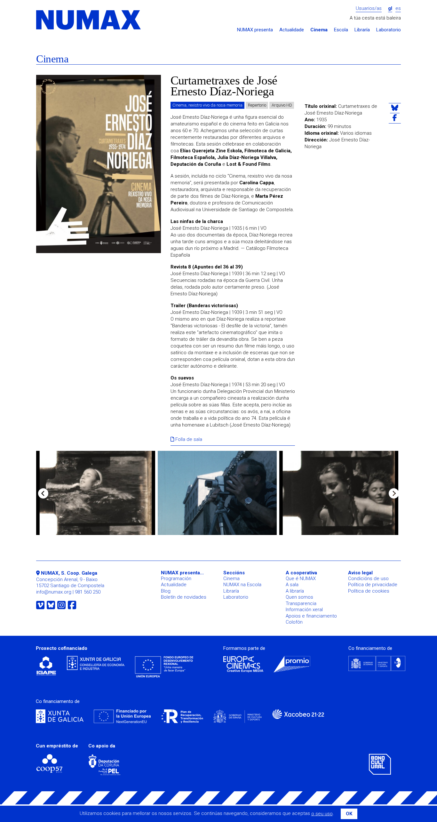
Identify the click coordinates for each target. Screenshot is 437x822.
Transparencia (301, 603)
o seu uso (322, 814)
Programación (176, 578)
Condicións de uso (368, 578)
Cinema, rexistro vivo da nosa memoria (207, 105)
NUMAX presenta (255, 30)
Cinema (319, 30)
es (398, 8)
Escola (341, 30)
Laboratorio (388, 30)
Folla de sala (188, 439)
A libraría (295, 591)
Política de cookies (368, 591)
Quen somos (299, 597)
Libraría (362, 30)
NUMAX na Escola (242, 584)
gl (390, 8)
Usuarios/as (369, 8)
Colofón (294, 622)
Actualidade (291, 30)
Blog (166, 591)
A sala (292, 584)
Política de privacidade (372, 584)
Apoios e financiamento (311, 616)
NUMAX (89, 20)
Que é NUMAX (301, 578)
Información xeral (304, 609)
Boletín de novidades (183, 597)
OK (349, 814)
